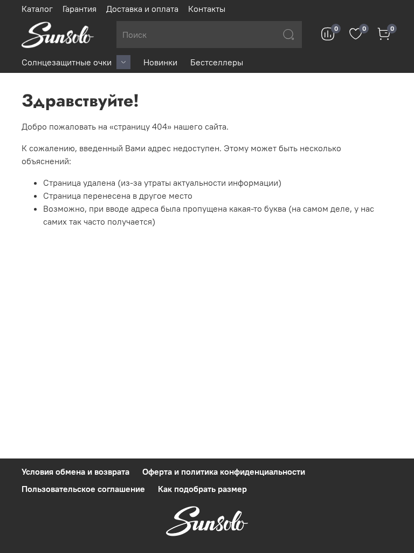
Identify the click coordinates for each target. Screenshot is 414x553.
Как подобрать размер (202, 488)
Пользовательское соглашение (83, 488)
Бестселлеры (216, 62)
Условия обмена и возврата (75, 471)
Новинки (160, 62)
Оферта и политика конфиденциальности (223, 471)
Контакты (206, 8)
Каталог (37, 8)
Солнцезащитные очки (67, 62)
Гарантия (79, 8)
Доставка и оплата (142, 8)
